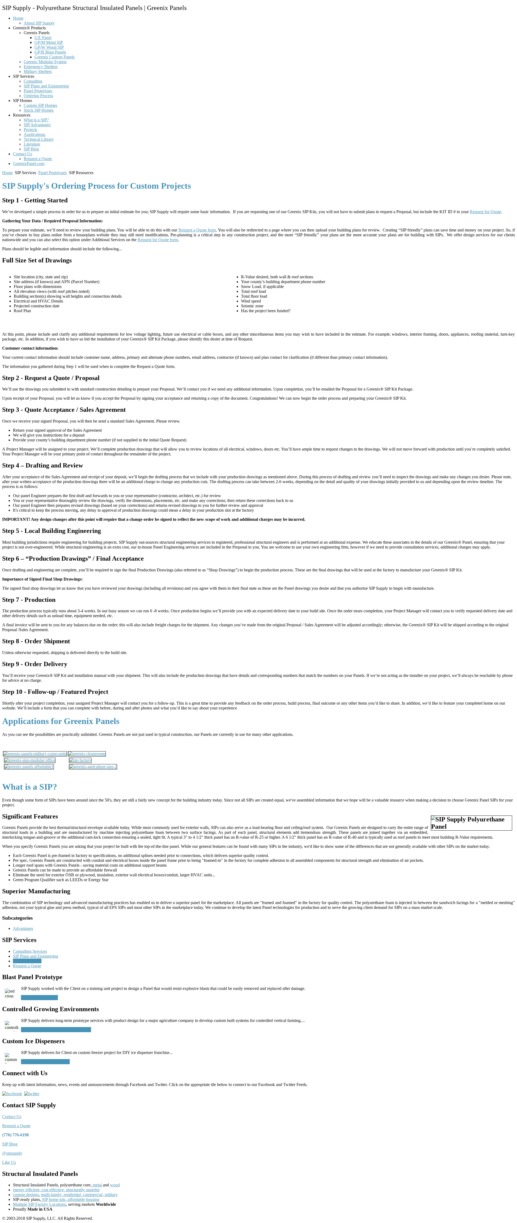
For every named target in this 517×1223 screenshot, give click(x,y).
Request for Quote (485, 211)
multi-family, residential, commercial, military (79, 1194)
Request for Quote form (158, 239)
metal (97, 1185)
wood (115, 1185)
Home (7, 172)
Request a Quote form (197, 230)
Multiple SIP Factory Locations (39, 1204)
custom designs (26, 1194)
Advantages (23, 928)
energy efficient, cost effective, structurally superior (56, 1189)
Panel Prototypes (52, 172)
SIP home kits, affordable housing (70, 1199)
